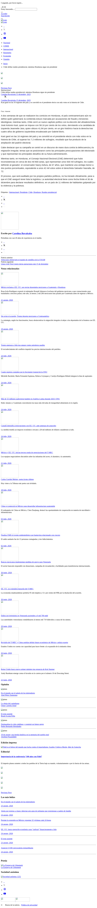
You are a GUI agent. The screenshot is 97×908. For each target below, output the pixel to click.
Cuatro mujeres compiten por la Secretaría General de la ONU (24, 372)
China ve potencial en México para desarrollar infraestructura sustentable (28, 506)
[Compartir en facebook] (4, 196)
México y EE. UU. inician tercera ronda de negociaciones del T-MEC (27, 453)
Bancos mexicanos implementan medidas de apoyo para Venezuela (26, 562)
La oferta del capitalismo (10, 703)
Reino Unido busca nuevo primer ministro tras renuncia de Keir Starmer (28, 669)
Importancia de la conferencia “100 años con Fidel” (21, 757)
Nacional (6, 43)
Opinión (6, 59)
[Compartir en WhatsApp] (9, 97)
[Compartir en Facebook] (2, 97)
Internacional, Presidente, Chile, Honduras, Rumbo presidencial (33, 192)
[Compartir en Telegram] (4, 207)
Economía (7, 56)
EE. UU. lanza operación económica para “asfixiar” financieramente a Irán (29, 829)
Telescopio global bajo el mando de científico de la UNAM (23, 260)
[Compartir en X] (5, 97)
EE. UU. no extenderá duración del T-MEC (17, 589)
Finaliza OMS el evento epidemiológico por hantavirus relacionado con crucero (30, 535)
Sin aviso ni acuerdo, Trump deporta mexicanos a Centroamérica (25, 316)
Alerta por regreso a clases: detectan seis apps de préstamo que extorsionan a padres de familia (36, 811)
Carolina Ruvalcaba (8, 94)
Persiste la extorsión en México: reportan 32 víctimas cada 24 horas (26, 820)
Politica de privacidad (29, 905)
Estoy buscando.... (8, 9)
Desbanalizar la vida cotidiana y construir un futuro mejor (22, 724)
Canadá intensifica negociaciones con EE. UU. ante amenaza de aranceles (28, 426)
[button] (4, 88)
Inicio (5, 64)
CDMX (6, 46)
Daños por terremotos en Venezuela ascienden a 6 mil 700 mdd (24, 616)
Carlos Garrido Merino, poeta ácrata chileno (17, 479)
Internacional (8, 49)
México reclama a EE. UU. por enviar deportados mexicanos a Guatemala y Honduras (33, 287)
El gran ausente (6, 714)
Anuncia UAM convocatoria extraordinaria (17, 848)
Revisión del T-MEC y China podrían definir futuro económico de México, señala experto (34, 642)
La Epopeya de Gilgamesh (11, 867)
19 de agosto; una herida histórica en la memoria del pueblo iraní (25, 735)
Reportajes (7, 53)
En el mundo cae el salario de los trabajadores (18, 693)
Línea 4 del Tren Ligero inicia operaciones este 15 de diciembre (24, 264)
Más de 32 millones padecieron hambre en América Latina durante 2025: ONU (30, 399)
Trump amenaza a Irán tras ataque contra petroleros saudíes (23, 345)
